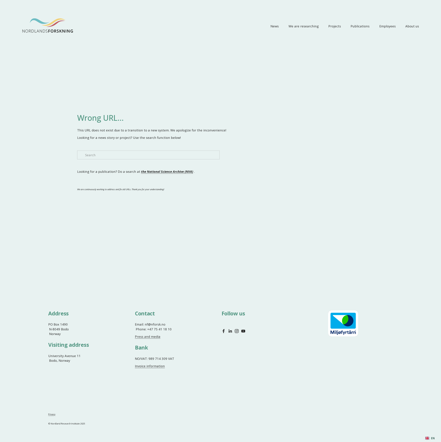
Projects (334, 26)
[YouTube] (243, 331)
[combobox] (430, 438)
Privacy (51, 414)
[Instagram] (237, 331)
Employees (387, 26)
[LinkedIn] (230, 331)
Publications (360, 26)
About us (412, 26)
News (274, 26)
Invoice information (150, 366)
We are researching (304, 26)
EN (433, 438)
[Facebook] (224, 331)
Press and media (147, 336)
